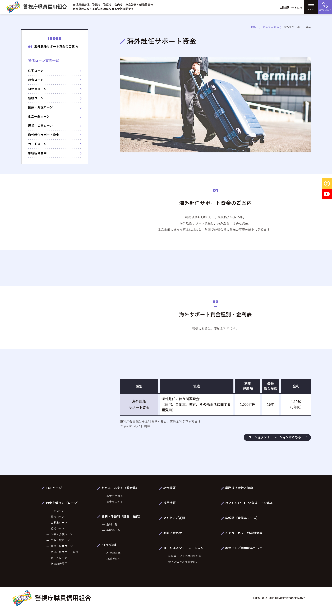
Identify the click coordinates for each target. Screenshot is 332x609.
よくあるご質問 (174, 518)
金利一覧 (111, 524)
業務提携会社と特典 (239, 488)
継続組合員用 (37, 153)
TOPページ (54, 488)
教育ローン (36, 80)
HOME (254, 27)
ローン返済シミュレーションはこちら (274, 437)
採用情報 (169, 503)
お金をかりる (270, 27)
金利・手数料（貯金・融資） (122, 516)
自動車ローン (37, 89)
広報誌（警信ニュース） (242, 518)
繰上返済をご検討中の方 (183, 562)
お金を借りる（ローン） (63, 503)
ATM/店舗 (109, 545)
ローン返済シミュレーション (183, 548)
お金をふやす (114, 501)
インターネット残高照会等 (243, 533)
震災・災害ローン (40, 126)
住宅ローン (36, 71)
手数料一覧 (113, 530)
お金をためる (114, 496)
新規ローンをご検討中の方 (184, 556)
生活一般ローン (39, 116)
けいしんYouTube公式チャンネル (249, 503)
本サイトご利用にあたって (243, 548)
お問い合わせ (172, 533)
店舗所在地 (113, 558)
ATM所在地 (113, 553)
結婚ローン (36, 98)
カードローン (37, 144)
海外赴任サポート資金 (43, 135)
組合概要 (169, 488)
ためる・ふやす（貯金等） (120, 488)
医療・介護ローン (40, 107)
